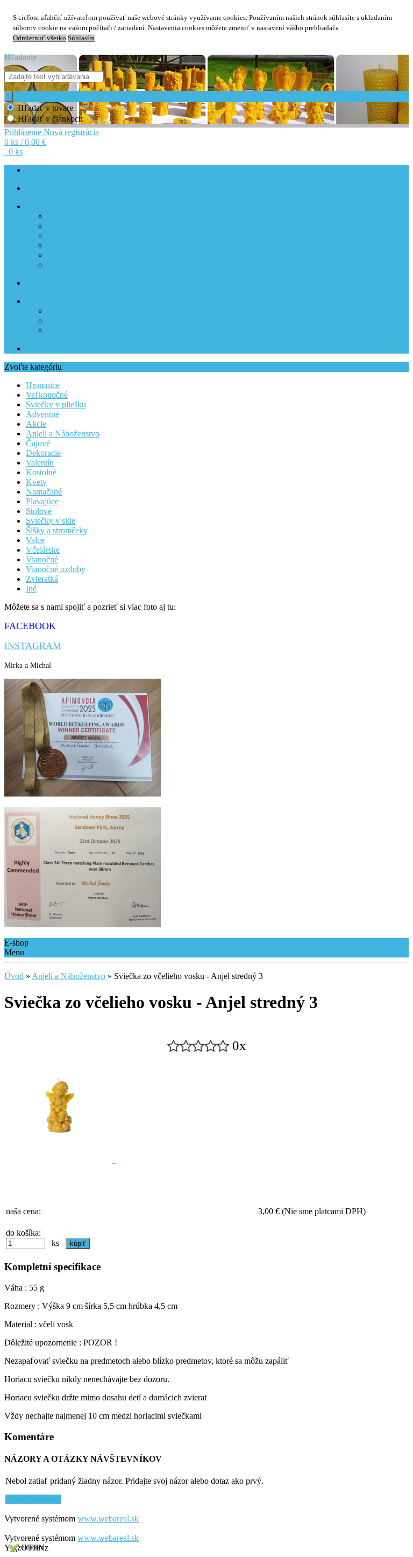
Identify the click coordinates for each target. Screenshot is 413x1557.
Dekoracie (43, 452)
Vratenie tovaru (70, 265)
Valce (35, 540)
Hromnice (43, 385)
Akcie (36, 423)
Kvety (36, 482)
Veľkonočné (47, 394)
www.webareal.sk (108, 1518)
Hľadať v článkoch (50, 118)
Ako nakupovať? (72, 236)
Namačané (44, 491)
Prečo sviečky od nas (79, 331)
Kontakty (40, 283)
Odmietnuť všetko (39, 38)
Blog (33, 302)
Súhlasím (81, 38)
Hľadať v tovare (45, 107)
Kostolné (41, 472)
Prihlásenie (24, 132)
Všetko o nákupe (51, 207)
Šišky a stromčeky (57, 530)
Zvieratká (42, 578)
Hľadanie (20, 57)
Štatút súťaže (45, 349)
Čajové (38, 443)
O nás (34, 189)
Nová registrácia (71, 132)
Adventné (42, 414)
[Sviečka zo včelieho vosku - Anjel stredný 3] (60, 1159)
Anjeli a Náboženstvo (62, 433)
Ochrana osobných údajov (86, 226)
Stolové (39, 511)
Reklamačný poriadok (80, 255)
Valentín (40, 462)
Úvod (14, 976)
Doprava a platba (73, 246)
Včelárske (43, 549)
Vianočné (42, 559)
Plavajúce (42, 501)
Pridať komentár (33, 1499)
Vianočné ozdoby (56, 569)
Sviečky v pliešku (56, 404)
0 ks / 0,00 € (25, 141)
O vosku (60, 311)
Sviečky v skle (50, 520)
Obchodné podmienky (80, 217)
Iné (31, 588)
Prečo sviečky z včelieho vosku (94, 321)
